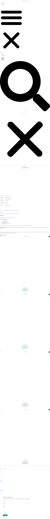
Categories (3, 3)
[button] (11, 29)
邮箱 (3, 503)
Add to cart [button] (25, 289)
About (2, 2)
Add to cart (4, 208)
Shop (2, 53)
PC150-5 (18, 210)
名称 (3, 501)
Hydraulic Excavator (14, 210)
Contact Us (3, 4)
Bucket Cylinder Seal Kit (9, 210)
